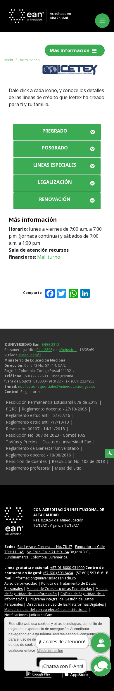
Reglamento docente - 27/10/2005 (54, 409)
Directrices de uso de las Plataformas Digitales (65, 604)
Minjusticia (68, 349)
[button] (57, 130)
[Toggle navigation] (102, 20)
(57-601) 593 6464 (58, 572)
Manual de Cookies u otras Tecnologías (59, 588)
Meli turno (48, 257)
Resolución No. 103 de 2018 (78, 461)
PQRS (11, 409)
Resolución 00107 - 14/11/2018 (35, 428)
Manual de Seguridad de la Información (56, 591)
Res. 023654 (43, 520)
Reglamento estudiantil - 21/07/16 (38, 415)
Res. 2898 (44, 349)
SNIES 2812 (50, 344)
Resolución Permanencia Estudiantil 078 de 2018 (52, 402)
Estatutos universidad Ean (66, 442)
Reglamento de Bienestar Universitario (42, 448)
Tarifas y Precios (21, 442)
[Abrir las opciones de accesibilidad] (109, 453)
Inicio (8, 59)
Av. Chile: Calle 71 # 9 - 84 (48, 551)
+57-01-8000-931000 (67, 567)
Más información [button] (50, 651)
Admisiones (29, 59)
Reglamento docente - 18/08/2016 (38, 455)
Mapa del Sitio (68, 468)
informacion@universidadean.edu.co (45, 578)
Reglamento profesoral (28, 468)
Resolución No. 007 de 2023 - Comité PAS (45, 435)
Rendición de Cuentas (26, 461)
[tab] (57, 132)
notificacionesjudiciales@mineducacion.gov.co (56, 386)
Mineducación (30, 354)
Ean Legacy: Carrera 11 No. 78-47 (45, 546)
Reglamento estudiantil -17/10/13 (37, 422)
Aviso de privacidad (20, 583)
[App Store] (76, 673)
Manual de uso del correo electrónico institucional (45, 609)
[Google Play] (38, 673)
